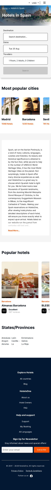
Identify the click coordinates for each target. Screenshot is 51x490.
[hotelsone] (12, 2)
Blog (26, 384)
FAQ (25, 408)
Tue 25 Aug (14, 48)
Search (25, 70)
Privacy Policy (17, 471)
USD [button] (34, 3)
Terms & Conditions (34, 471)
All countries (25, 379)
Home (4, 8)
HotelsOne (23, 466)
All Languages (25, 432)
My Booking (25, 426)
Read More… (14, 230)
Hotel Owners (25, 402)
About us (25, 397)
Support (25, 421)
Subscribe (41, 449)
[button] (26, 3)
